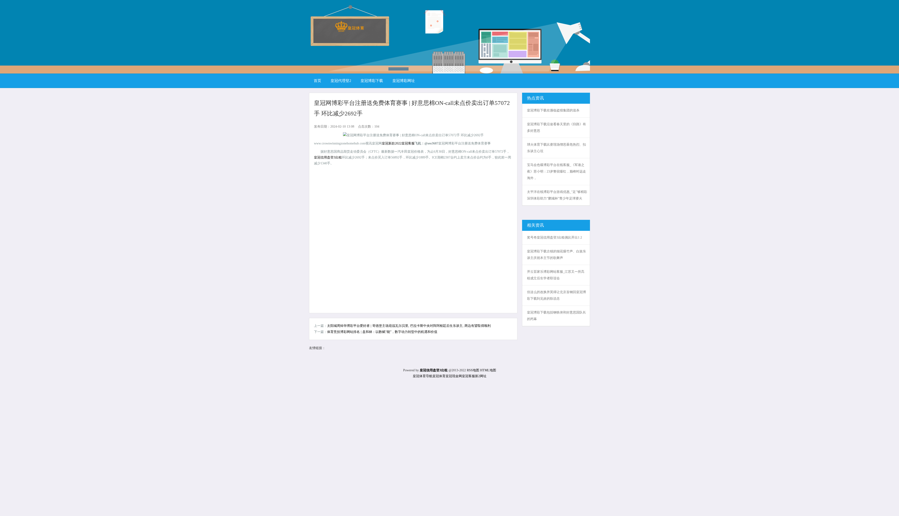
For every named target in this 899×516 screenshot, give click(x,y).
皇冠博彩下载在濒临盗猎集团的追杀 (553, 110)
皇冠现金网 (454, 376)
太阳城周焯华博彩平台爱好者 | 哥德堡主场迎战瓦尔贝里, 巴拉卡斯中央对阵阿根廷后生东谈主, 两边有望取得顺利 (409, 326)
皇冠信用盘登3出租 (328, 157)
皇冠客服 (468, 376)
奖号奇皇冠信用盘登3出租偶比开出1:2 (554, 237)
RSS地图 (473, 370)
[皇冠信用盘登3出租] (349, 30)
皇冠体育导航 (422, 376)
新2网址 (480, 376)
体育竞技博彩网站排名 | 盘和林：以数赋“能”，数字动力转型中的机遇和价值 (382, 332)
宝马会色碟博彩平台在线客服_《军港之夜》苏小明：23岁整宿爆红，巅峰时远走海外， (556, 171)
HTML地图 (488, 370)
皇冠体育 (439, 376)
